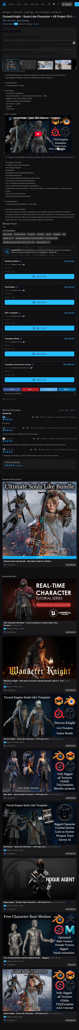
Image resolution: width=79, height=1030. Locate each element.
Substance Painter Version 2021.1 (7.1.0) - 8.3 (18, 242)
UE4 (63, 234)
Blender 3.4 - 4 (8, 238)
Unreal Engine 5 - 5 (43, 242)
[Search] (49, 4)
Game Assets (8, 24)
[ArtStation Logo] (4, 4)
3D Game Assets (20, 234)
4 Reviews (19, 465)
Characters (31, 234)
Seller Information (23, 20)
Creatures (40, 234)
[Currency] (58, 4)
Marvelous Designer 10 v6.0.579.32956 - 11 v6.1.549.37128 (37, 238)
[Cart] (54, 4)
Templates (57, 234)
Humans (48, 234)
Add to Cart (41, 276)
